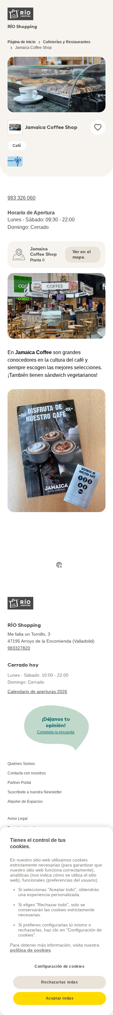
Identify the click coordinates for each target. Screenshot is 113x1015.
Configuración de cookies (59, 966)
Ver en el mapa (82, 254)
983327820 (19, 647)
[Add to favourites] (97, 127)
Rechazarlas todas (59, 982)
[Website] (59, 565)
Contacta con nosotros (27, 773)
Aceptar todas (60, 998)
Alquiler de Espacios (25, 801)
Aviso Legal (18, 818)
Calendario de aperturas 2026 (37, 691)
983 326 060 (21, 198)
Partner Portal (19, 782)
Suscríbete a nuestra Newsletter (35, 792)
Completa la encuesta (55, 732)
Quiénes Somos (21, 763)
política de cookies (30, 950)
